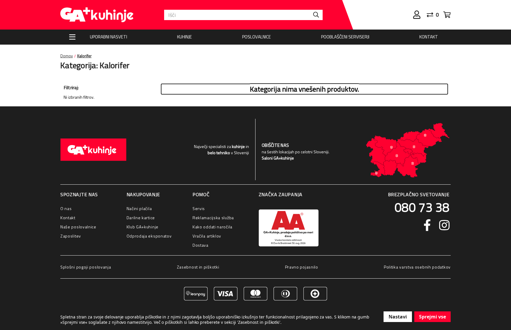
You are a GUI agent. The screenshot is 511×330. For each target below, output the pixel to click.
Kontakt (428, 36)
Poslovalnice (256, 36)
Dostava (200, 245)
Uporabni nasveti (108, 36)
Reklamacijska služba (213, 217)
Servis (199, 208)
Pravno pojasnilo (301, 267)
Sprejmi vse (432, 316)
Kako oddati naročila (212, 227)
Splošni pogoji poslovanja (85, 267)
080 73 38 (421, 207)
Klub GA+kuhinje (143, 227)
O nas (66, 208)
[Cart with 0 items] (447, 15)
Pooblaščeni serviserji (345, 36)
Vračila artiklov (207, 236)
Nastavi (398, 316)
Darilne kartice (141, 217)
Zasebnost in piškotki (198, 267)
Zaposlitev (70, 236)
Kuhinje (184, 36)
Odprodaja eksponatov (149, 236)
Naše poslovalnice (78, 227)
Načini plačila (139, 208)
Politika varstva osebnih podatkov (417, 267)
